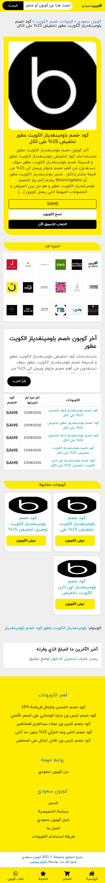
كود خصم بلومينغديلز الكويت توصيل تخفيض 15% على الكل (28, 526)
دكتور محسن (38, 862)
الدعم (53, 803)
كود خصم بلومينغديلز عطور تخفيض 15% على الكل (73, 425)
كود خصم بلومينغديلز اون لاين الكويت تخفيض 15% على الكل (73, 463)
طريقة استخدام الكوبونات (53, 836)
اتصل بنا (53, 828)
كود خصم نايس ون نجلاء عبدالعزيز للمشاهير (53, 724)
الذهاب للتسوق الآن (52, 224)
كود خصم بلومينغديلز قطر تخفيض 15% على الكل (73, 413)
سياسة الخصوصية (53, 811)
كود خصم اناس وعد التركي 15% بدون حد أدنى (53, 732)
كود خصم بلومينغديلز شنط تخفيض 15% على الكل (73, 438)
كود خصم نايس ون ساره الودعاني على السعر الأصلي (53, 715)
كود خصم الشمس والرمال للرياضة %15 (53, 707)
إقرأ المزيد (19, 381)
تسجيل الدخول (64, 659)
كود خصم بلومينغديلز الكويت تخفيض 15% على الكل (73, 450)
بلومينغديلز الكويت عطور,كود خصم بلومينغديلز (46, 628)
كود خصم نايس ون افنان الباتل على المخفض (53, 740)
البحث (13, 5)
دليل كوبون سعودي (53, 820)
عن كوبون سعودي (53, 771)
